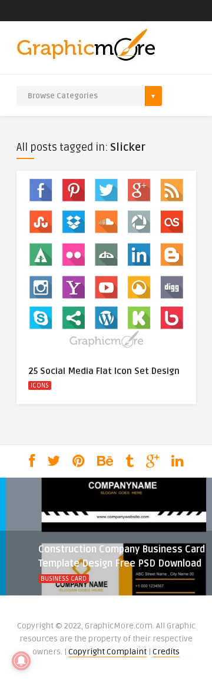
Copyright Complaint (107, 652)
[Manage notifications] (21, 660)
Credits (166, 652)
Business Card (46, 578)
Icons (40, 385)
